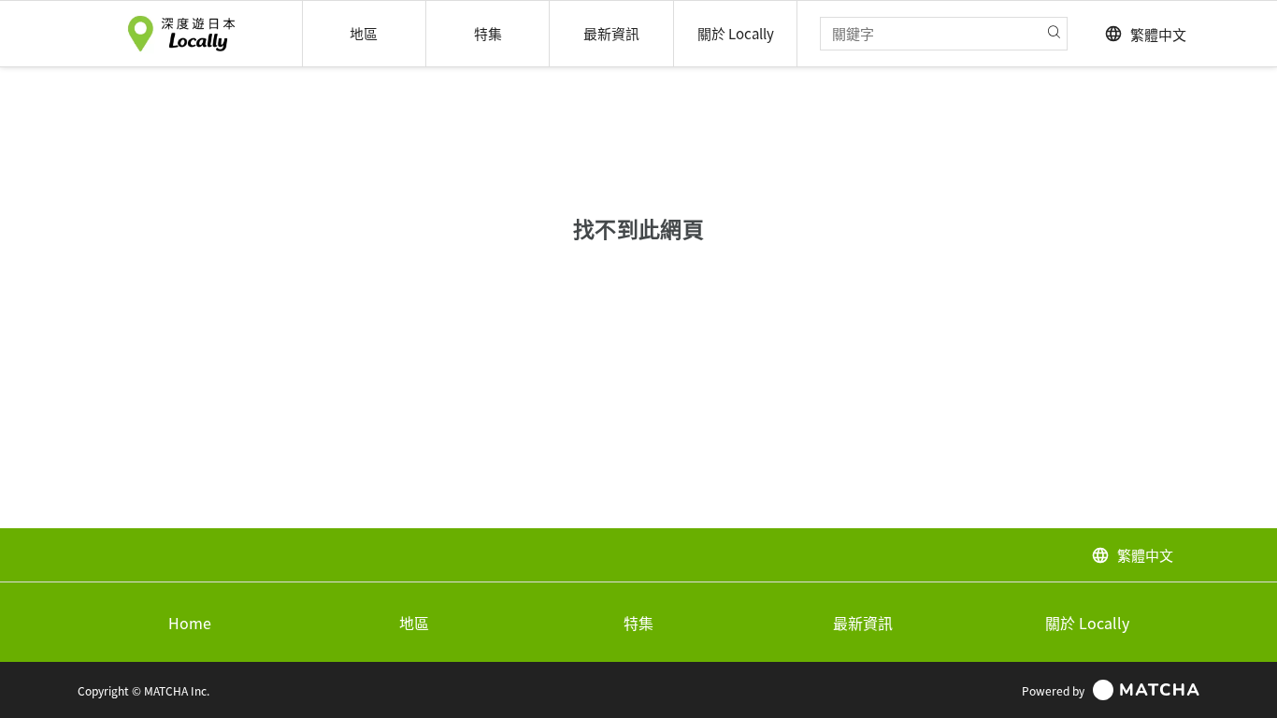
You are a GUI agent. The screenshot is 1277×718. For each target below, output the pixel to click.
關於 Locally (1087, 622)
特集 (638, 622)
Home (189, 622)
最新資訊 (863, 622)
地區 (414, 622)
